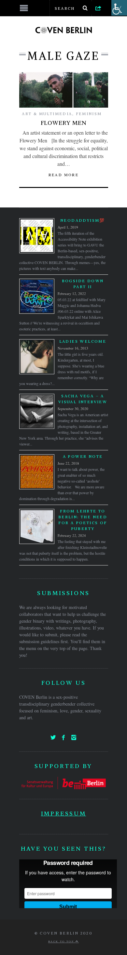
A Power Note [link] (83, 456)
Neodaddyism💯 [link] (82, 220)
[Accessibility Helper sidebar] (119, 8)
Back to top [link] (62, 941)
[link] (98, 7)
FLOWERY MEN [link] (64, 122)
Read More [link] (64, 175)
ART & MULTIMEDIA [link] (47, 113)
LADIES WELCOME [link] (82, 341)
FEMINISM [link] (89, 113)
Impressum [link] (63, 813)
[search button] (85, 8)
